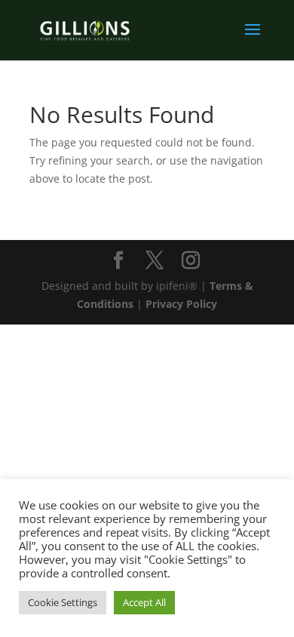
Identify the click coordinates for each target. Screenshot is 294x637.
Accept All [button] (144, 602)
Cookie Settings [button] (62, 602)
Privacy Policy (181, 304)
